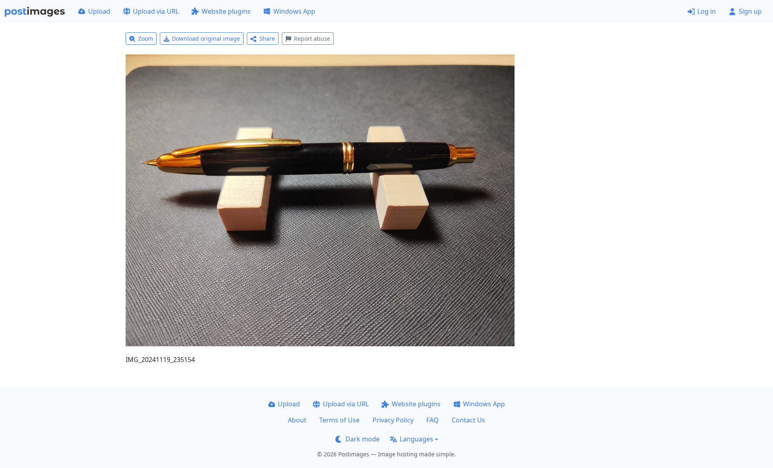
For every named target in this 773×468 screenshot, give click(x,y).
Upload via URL (156, 11)
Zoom (145, 38)
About (297, 420)
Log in (706, 11)
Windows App (294, 11)
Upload (99, 11)
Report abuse (312, 38)
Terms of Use (339, 420)
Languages (416, 439)
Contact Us (468, 420)
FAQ (432, 420)
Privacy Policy (392, 420)
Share (267, 38)
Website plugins (226, 11)
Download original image (206, 38)
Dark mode (362, 439)
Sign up (750, 11)
